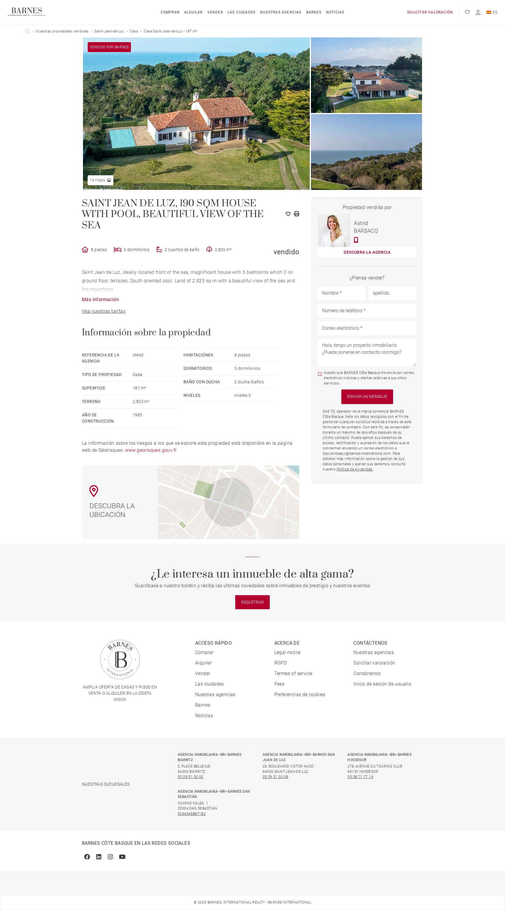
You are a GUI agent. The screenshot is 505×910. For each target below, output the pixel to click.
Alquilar (193, 12)
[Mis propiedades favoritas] (467, 12)
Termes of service (293, 673)
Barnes (313, 12)
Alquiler (203, 663)
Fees (279, 684)
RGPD (280, 663)
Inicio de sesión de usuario (382, 684)
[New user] (478, 12)
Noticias (335, 12)
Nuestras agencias (280, 12)
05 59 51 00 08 (275, 777)
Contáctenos (367, 673)
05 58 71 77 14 (360, 777)
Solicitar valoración (430, 12)
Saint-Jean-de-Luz (109, 31)
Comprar (170, 12)
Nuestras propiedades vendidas (62, 31)
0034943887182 (192, 814)
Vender (215, 12)
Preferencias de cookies (300, 694)
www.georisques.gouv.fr (151, 450)
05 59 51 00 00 (190, 777)
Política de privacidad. (355, 469)
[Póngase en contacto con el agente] (356, 240)
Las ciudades (241, 12)
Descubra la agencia (367, 252)
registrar (252, 602)
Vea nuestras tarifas (103, 311)
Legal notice (287, 652)
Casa (134, 31)
